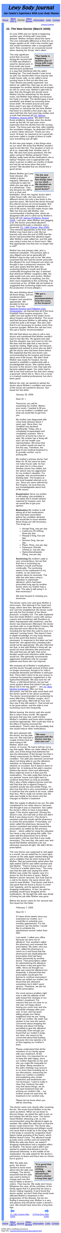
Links (48, 20)
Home (5, 20)
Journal (20, 1223)
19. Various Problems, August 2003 (27, 116)
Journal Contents (47, 24)
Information (39, 20)
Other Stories (28, 20)
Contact (56, 20)
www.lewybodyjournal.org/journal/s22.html (26, 1231)
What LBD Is (13, 20)
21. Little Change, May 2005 (35, 227)
